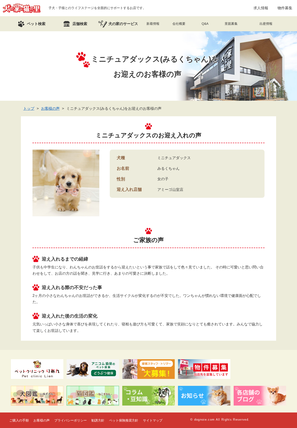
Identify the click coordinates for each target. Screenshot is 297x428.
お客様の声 (50, 108)
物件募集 (285, 8)
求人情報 (260, 8)
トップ (28, 108)
